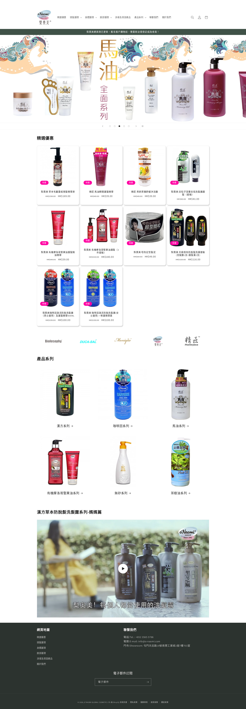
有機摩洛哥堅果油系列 (63, 493)
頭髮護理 (41, 642)
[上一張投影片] (103, 126)
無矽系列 (121, 493)
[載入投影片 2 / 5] (114, 126)
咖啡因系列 (121, 426)
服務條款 (144, 702)
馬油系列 (178, 426)
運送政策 (164, 702)
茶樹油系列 (179, 493)
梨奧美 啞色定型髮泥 (145, 252)
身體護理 (41, 647)
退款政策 (154, 702)
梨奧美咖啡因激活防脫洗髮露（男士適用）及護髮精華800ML (58, 314)
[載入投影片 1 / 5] (110, 126)
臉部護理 (41, 653)
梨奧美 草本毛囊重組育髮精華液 (58, 191)
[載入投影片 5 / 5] (128, 126)
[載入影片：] (123, 568)
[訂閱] (147, 682)
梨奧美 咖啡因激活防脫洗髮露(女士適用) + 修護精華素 (101, 314)
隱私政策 (133, 702)
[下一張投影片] (136, 126)
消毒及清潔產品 (45, 658)
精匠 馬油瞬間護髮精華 (101, 191)
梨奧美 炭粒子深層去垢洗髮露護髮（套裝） (188, 193)
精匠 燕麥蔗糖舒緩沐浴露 (144, 191)
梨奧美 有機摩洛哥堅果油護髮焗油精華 (58, 254)
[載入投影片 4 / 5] (124, 126)
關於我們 (41, 664)
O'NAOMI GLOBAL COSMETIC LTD (97, 702)
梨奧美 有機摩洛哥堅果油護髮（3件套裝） (101, 251)
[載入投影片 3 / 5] (119, 126)
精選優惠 (41, 637)
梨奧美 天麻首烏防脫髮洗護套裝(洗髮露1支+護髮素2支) (188, 254)
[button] (75, 17)
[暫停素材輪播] (143, 126)
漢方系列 (63, 426)
